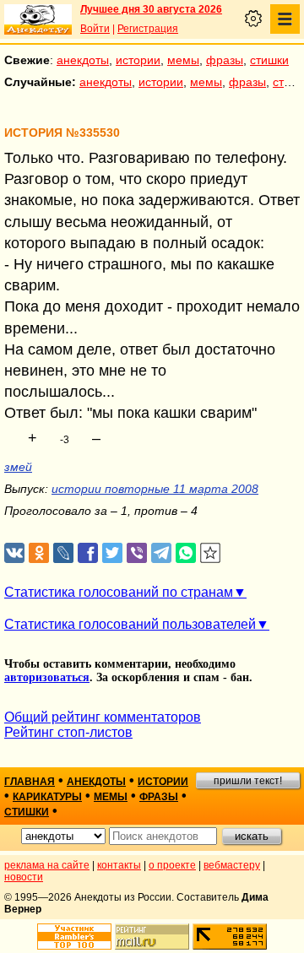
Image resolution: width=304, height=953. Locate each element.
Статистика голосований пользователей (130, 624)
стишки (269, 60)
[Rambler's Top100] (74, 936)
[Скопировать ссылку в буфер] (210, 553)
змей (18, 467)
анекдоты (83, 60)
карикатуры (47, 797)
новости (23, 877)
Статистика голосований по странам (118, 592)
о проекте (172, 865)
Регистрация (147, 29)
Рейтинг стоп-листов (68, 732)
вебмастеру (232, 865)
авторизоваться (47, 677)
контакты (119, 865)
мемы (183, 60)
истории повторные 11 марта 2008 (155, 488)
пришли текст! (248, 781)
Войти (95, 29)
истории (138, 60)
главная (29, 782)
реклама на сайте (47, 865)
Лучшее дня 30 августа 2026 (151, 9)
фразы (224, 60)
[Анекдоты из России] (38, 19)
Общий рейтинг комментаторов (102, 717)
